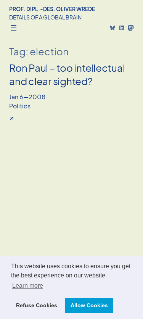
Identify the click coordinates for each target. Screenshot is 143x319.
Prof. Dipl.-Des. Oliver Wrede (52, 8)
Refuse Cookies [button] (36, 305)
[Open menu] (13, 27)
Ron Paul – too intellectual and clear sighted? (67, 74)
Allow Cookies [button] (89, 305)
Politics (20, 106)
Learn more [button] (27, 285)
